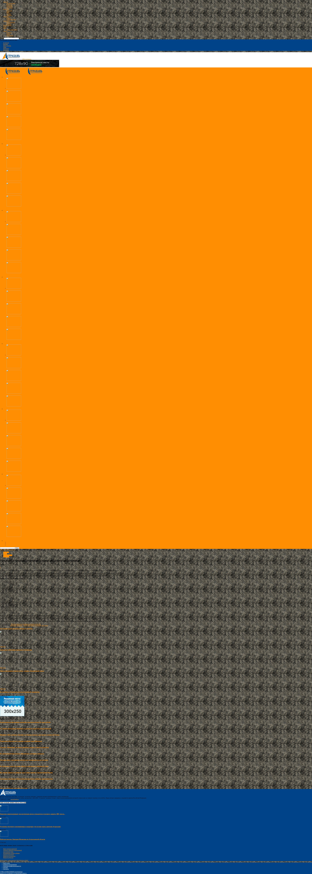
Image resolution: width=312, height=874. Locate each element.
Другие (5, 31)
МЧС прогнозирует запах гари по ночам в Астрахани (21, 194)
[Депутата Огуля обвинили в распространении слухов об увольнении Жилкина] (13, 272)
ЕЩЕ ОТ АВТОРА (26, 628)
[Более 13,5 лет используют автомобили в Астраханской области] (13, 511)
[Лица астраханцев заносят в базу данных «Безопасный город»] (13, 167)
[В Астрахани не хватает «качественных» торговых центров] (13, 339)
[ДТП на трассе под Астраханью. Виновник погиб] (13, 139)
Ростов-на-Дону (10, 3)
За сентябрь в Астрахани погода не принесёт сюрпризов (22, 182)
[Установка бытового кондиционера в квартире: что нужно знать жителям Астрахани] (4, 823)
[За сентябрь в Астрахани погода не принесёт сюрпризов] (13, 180)
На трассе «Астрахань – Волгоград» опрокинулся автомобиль (23, 128)
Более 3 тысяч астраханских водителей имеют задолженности (23, 499)
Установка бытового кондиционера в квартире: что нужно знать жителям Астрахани (30, 826)
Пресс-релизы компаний (10, 849)
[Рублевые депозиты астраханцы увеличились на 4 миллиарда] (13, 288)
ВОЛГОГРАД (4, 860)
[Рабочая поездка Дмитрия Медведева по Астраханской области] (13, 221)
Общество (6, 9)
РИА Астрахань (4, 549)
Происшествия (7, 25)
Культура (8, 32)
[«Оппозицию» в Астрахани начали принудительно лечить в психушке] (13, 247)
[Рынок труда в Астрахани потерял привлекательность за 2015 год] (13, 326)
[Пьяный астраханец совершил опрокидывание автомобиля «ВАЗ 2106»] (13, 380)
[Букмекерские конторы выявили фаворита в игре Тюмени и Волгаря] (13, 458)
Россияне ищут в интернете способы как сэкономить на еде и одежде (24, 760)
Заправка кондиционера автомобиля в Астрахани (13, 788)
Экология (9, 10)
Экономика (6, 21)
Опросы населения (8, 854)
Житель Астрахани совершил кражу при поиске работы (22, 394)
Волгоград (9, 5)
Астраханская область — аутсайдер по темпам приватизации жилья (25, 115)
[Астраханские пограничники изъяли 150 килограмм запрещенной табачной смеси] (13, 101)
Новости (5, 2)
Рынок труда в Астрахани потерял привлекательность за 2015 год (24, 328)
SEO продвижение (17, 871)
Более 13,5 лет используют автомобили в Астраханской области (24, 512)
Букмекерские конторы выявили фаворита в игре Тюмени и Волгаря (25, 460)
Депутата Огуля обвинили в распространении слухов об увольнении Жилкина (28, 274)
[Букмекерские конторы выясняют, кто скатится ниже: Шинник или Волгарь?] (13, 471)
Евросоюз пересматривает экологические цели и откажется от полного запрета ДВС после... (32, 814)
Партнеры (6, 48)
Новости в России (8, 857)
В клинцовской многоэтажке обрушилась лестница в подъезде (22, 754)
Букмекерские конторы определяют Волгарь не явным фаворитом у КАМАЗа (28, 421)
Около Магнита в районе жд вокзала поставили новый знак (23, 537)
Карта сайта (6, 863)
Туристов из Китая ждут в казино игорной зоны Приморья (21, 741)
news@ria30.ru (15, 799)
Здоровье (9, 15)
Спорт (5, 27)
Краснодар (9, 8)
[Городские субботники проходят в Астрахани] (13, 88)
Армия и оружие (11, 19)
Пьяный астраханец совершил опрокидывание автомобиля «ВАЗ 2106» (26, 382)
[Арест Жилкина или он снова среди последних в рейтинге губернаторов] (13, 234)
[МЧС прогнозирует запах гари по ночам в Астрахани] (13, 193)
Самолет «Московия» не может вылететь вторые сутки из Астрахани (24, 747)
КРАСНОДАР (12, 860)
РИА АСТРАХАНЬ (6, 871)
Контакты (6, 50)
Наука (8, 34)
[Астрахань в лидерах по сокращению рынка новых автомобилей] (13, 523)
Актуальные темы (8, 851)
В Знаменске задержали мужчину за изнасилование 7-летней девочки (25, 369)
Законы (8, 18)
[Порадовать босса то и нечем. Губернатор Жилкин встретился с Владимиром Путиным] (13, 260)
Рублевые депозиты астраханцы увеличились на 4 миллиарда (23, 289)
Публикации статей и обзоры (11, 853)
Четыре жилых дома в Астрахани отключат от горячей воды (23, 207)
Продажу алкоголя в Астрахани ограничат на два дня (26, 624)
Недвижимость (10, 22)
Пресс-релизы (7, 45)
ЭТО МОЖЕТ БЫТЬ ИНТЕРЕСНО (10, 628)
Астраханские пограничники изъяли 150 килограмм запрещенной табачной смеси (29, 102)
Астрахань (9, 6)
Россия (5, 553)
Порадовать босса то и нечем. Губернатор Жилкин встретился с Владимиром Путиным (30, 261)
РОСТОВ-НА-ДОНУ (22, 860)
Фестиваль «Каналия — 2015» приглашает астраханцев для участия (29, 625)
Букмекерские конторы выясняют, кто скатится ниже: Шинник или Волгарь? (27, 472)
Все (7, 142)
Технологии (9, 35)
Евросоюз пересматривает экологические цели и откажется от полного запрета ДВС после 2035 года (34, 486)
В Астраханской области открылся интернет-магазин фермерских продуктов (27, 315)
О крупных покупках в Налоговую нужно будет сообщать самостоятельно (26, 779)
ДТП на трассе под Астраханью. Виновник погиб (20, 140)
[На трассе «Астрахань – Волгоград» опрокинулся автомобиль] (13, 126)
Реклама (8, 24)
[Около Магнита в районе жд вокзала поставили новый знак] (13, 536)
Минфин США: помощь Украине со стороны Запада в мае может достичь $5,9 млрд (29, 735)
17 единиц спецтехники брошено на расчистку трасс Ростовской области (25, 728)
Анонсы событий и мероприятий (12, 850)
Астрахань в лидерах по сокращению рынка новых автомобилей (24, 525)
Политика (6, 16)
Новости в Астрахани (9, 856)
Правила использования (10, 864)
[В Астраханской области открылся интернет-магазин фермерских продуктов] (13, 313)
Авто (4, 28)
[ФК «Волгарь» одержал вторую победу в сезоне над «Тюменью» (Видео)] (13, 445)
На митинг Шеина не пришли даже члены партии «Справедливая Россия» (26, 772)
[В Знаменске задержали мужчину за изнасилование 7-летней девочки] (13, 367)
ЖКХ (8, 12)
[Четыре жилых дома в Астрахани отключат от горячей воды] (13, 206)
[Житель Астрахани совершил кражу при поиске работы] (13, 393)
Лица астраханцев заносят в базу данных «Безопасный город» (23, 169)
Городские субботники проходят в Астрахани (19, 90)
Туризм (8, 13)
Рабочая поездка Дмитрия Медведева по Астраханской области (24, 223)
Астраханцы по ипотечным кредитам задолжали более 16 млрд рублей (25, 722)
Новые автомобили (11, 29)
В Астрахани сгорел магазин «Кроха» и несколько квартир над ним (24, 766)
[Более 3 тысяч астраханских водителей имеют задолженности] (13, 498)
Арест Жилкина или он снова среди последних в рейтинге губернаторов (26, 236)
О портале (6, 43)
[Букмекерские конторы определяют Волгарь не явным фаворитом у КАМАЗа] (13, 420)
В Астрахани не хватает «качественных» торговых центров (23, 340)
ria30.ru (2, 725)
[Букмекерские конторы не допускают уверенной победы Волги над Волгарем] (13, 433)
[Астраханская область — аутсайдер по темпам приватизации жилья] (13, 114)
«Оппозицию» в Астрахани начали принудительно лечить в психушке (26, 248)
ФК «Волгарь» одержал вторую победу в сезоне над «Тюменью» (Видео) (26, 447)
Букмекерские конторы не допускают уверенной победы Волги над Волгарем (28, 434)
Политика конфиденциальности (12, 866)
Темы (4, 47)
